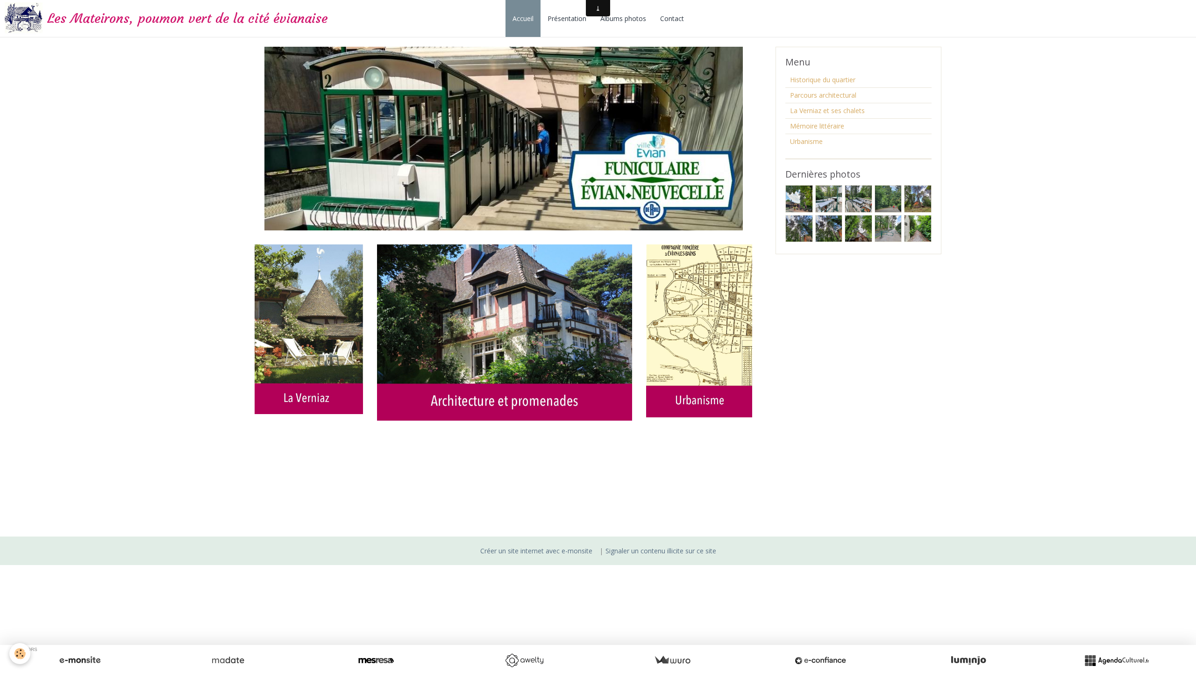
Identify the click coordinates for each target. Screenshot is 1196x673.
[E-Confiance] (820, 660)
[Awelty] (524, 660)
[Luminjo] (968, 660)
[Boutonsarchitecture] (504, 331)
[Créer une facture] (672, 660)
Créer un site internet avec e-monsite (536, 550)
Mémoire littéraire (817, 126)
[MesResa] (376, 660)
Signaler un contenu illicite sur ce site (660, 550)
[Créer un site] (80, 660)
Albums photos (623, 18)
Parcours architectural (823, 95)
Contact (672, 18)
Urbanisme (806, 141)
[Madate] (228, 660)
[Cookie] (19, 653)
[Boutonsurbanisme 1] (699, 330)
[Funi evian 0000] (503, 137)
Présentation (567, 18)
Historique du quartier (822, 79)
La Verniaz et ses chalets (827, 110)
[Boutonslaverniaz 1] (309, 328)
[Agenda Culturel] (1117, 660)
